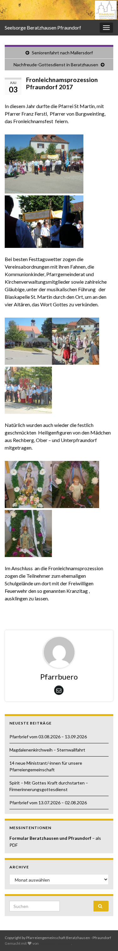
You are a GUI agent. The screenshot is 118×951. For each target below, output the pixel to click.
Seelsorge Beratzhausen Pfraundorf (43, 27)
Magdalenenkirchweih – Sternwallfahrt (47, 749)
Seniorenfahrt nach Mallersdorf (62, 52)
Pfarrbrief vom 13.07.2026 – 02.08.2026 (48, 802)
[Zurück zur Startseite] (59, 10)
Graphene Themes (55, 943)
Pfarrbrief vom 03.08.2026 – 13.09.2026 (48, 736)
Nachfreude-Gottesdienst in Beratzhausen (56, 64)
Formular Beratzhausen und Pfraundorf (50, 838)
